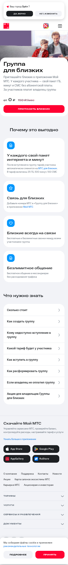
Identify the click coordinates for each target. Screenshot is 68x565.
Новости (57, 474)
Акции (6, 479)
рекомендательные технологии (21, 546)
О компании (10, 474)
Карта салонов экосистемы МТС (32, 479)
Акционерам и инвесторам (39, 485)
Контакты (43, 474)
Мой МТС (28, 207)
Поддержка (27, 474)
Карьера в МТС (11, 485)
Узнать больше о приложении (19, 439)
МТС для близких (47, 168)
